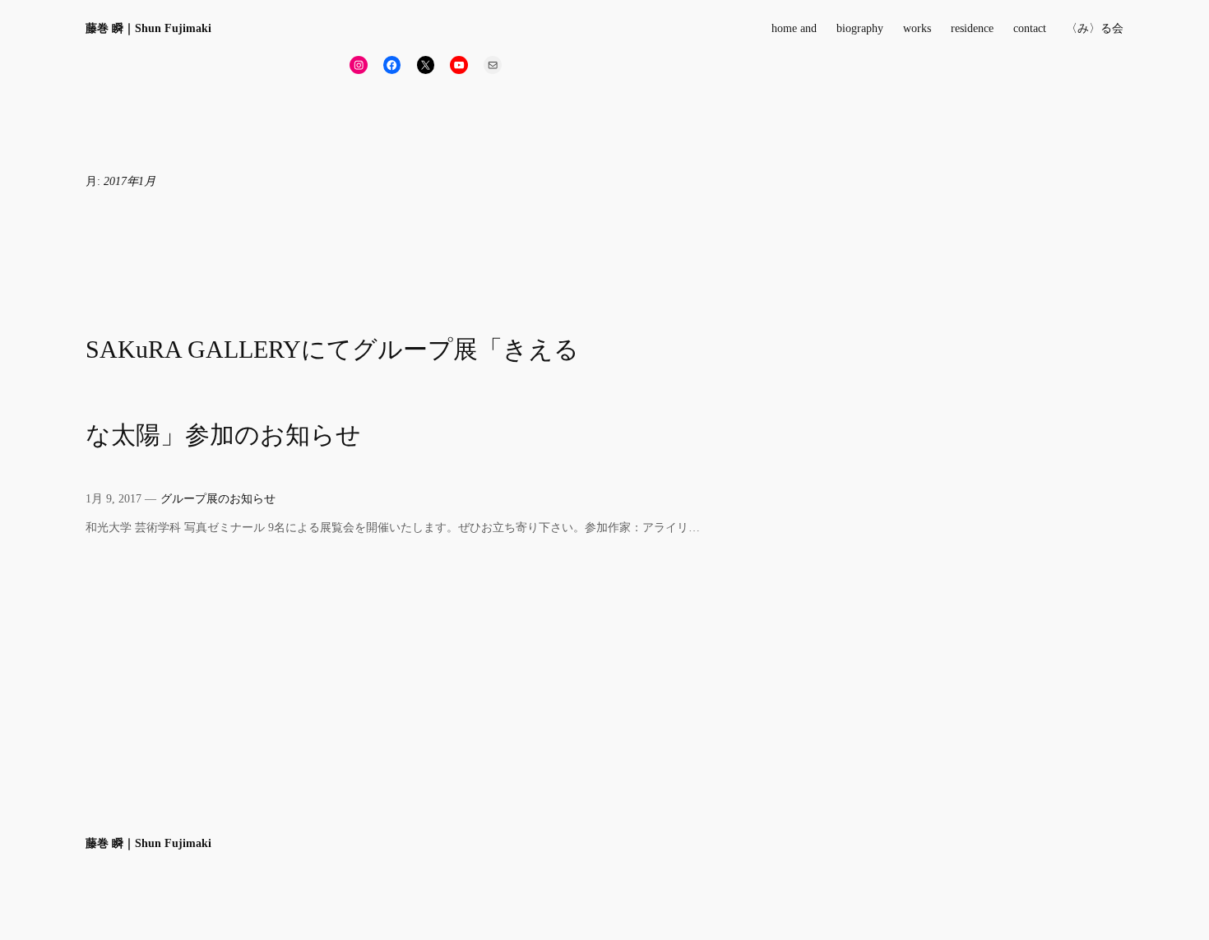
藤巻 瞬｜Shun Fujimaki (148, 28)
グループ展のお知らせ (218, 498)
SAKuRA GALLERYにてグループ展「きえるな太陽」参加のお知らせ (332, 392)
